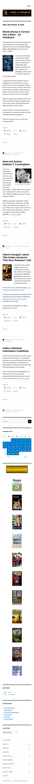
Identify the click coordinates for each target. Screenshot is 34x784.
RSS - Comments (9, 694)
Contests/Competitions (11, 712)
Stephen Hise (8, 410)
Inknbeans (17, 119)
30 (17, 453)
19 (29, 446)
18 (25, 446)
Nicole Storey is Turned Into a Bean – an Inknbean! (16, 34)
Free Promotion (8, 756)
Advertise (6, 748)
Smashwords (20, 290)
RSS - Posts (7, 692)
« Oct (8, 457)
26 (29, 450)
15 (13, 446)
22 (13, 450)
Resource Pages (8, 772)
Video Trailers (8, 719)
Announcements (7, 154)
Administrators (8, 153)
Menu (29, 6)
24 (21, 450)
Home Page (6, 740)
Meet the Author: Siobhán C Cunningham (16, 163)
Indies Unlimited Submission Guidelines (16, 349)
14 (8, 446)
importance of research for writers (15, 299)
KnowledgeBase (8, 760)
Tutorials (7, 717)
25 (25, 450)
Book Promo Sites (8, 764)
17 (21, 446)
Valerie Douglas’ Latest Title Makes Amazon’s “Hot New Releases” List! (17, 257)
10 (21, 443)
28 (9, 453)
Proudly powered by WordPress (20, 781)
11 (25, 443)
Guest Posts (8, 714)
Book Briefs (8, 710)
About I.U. (6, 744)
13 (4, 446)
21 (8, 450)
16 (17, 446)
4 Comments (16, 154)
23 (17, 450)
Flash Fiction (7, 768)
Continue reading (15, 214)
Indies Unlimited (7, 781)
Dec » (25, 457)
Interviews (26, 246)
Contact (5, 775)
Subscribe (6, 752)
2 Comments (6, 247)
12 (29, 443)
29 (13, 453)
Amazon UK (10, 290)
